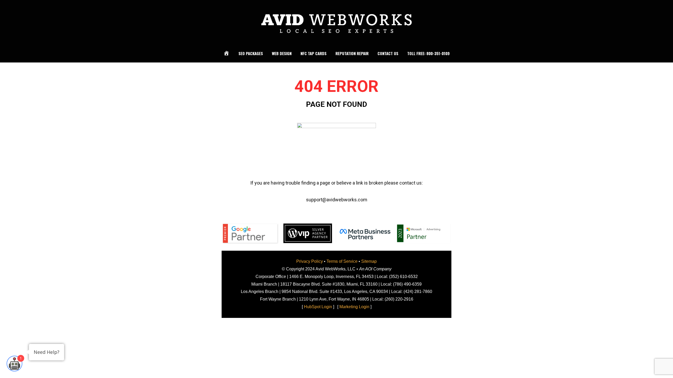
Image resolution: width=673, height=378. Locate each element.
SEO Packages (250, 53)
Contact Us (388, 53)
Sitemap (369, 261)
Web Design (282, 53)
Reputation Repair (352, 53)
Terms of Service (342, 261)
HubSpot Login (318, 306)
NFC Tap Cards (313, 53)
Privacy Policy (309, 261)
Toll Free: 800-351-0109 (428, 53)
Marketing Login (354, 306)
